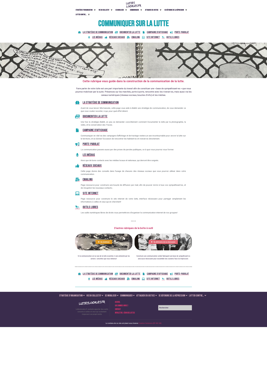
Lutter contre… (81, 14)
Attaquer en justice (151, 10)
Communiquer (134, 10)
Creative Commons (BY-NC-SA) (150, 323)
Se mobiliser (119, 10)
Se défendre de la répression (174, 10)
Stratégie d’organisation (84, 10)
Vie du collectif (104, 10)
